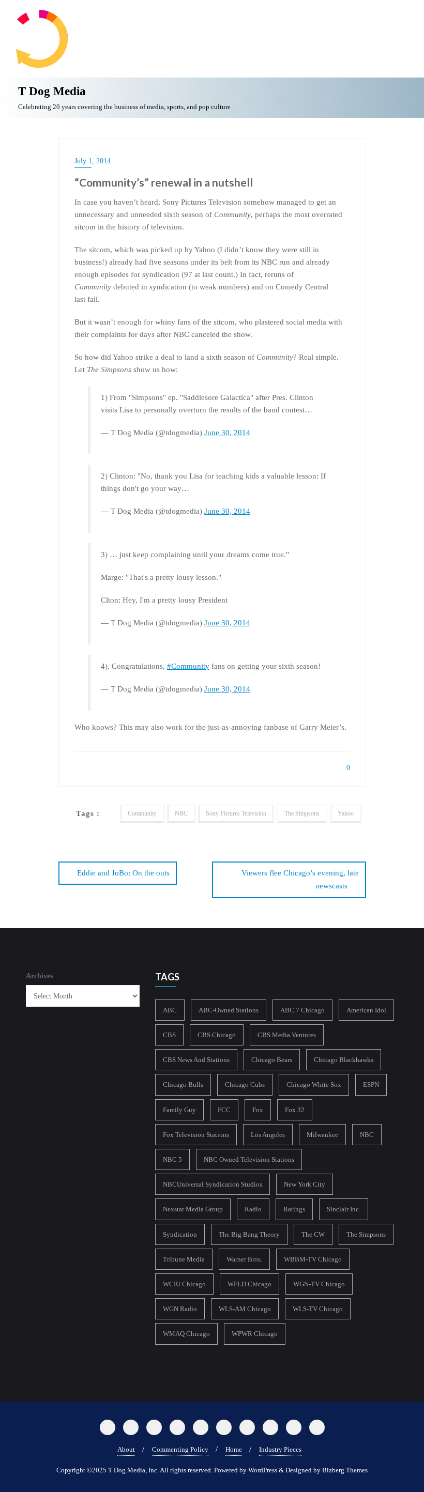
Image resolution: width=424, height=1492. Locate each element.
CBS (169, 1035)
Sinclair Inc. (343, 1209)
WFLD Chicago (249, 1284)
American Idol (366, 1010)
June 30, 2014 (227, 432)
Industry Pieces (280, 1449)
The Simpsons (302, 813)
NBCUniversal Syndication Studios (212, 1184)
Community (142, 813)
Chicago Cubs (245, 1084)
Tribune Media (184, 1259)
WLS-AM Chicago (245, 1309)
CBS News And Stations (196, 1060)
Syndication (180, 1234)
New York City (304, 1184)
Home (233, 1449)
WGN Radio (180, 1309)
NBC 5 (172, 1159)
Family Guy (179, 1110)
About (126, 1449)
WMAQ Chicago (186, 1333)
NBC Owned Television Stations (249, 1159)
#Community (188, 666)
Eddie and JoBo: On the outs (123, 873)
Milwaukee (322, 1135)
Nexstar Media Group (193, 1209)
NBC (181, 813)
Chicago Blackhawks (343, 1060)
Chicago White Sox (313, 1084)
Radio (253, 1209)
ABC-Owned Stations (229, 1010)
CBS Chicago (217, 1035)
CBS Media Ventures (287, 1035)
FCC (224, 1110)
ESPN (371, 1084)
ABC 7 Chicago (302, 1010)
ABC (170, 1010)
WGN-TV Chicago (319, 1284)
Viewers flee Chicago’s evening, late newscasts (300, 879)
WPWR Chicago (255, 1333)
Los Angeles (268, 1135)
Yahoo (346, 813)
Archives (39, 976)
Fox (257, 1110)
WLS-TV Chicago (318, 1309)
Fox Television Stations (196, 1135)
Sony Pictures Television (236, 813)
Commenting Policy (180, 1449)
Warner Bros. (244, 1259)
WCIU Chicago (184, 1284)
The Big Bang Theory (249, 1234)
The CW (313, 1234)
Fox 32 (295, 1110)
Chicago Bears (271, 1060)
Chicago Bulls (183, 1084)
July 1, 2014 (92, 161)
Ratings (294, 1209)
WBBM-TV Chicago (313, 1259)
